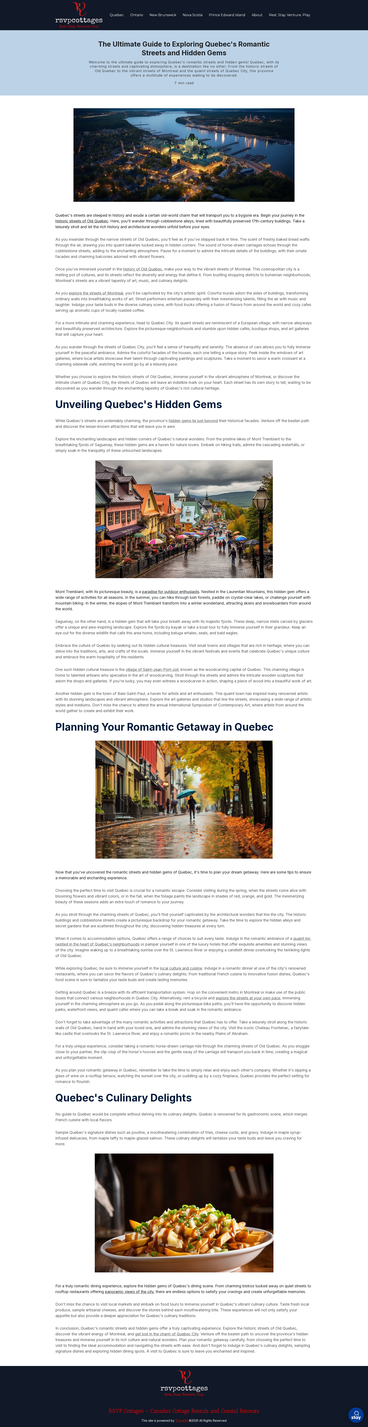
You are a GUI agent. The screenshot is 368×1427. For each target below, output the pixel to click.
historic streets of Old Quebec (81, 221)
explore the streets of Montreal (96, 293)
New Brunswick (163, 15)
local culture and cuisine (181, 968)
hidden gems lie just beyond (193, 420)
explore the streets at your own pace (248, 998)
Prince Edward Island (227, 15)
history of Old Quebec (142, 269)
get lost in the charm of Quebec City (166, 1334)
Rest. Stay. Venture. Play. (289, 15)
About (257, 15)
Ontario (136, 15)
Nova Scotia (193, 15)
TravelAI (181, 1420)
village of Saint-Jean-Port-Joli (152, 669)
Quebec (117, 15)
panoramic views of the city (129, 1291)
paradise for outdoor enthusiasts (170, 591)
